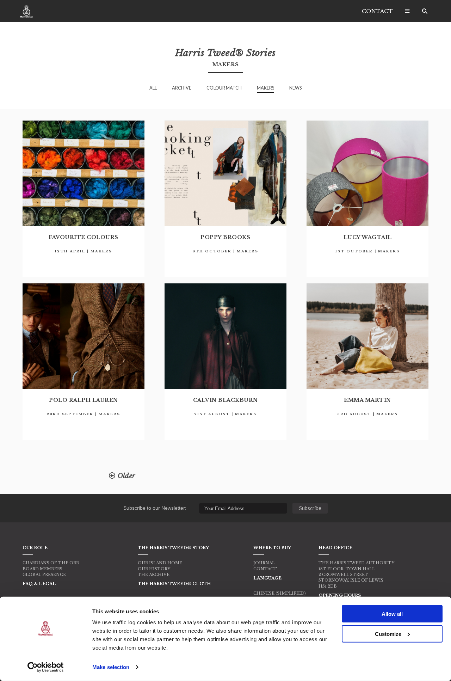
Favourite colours (83, 237)
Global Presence (44, 574)
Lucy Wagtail (368, 237)
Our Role (35, 547)
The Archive (153, 574)
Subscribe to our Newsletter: (154, 508)
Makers (265, 88)
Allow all (392, 614)
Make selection (110, 667)
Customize (388, 634)
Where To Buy (272, 547)
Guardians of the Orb (51, 562)
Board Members (42, 568)
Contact (377, 11)
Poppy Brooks (225, 237)
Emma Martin (367, 400)
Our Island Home (160, 562)
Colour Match (224, 88)
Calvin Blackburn (225, 400)
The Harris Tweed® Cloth (174, 583)
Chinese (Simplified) (279, 593)
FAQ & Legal (39, 583)
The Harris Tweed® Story (173, 547)
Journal (264, 562)
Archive (181, 88)
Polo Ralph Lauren (83, 400)
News (295, 88)
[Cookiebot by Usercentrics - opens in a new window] (45, 667)
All (153, 88)
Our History (154, 568)
